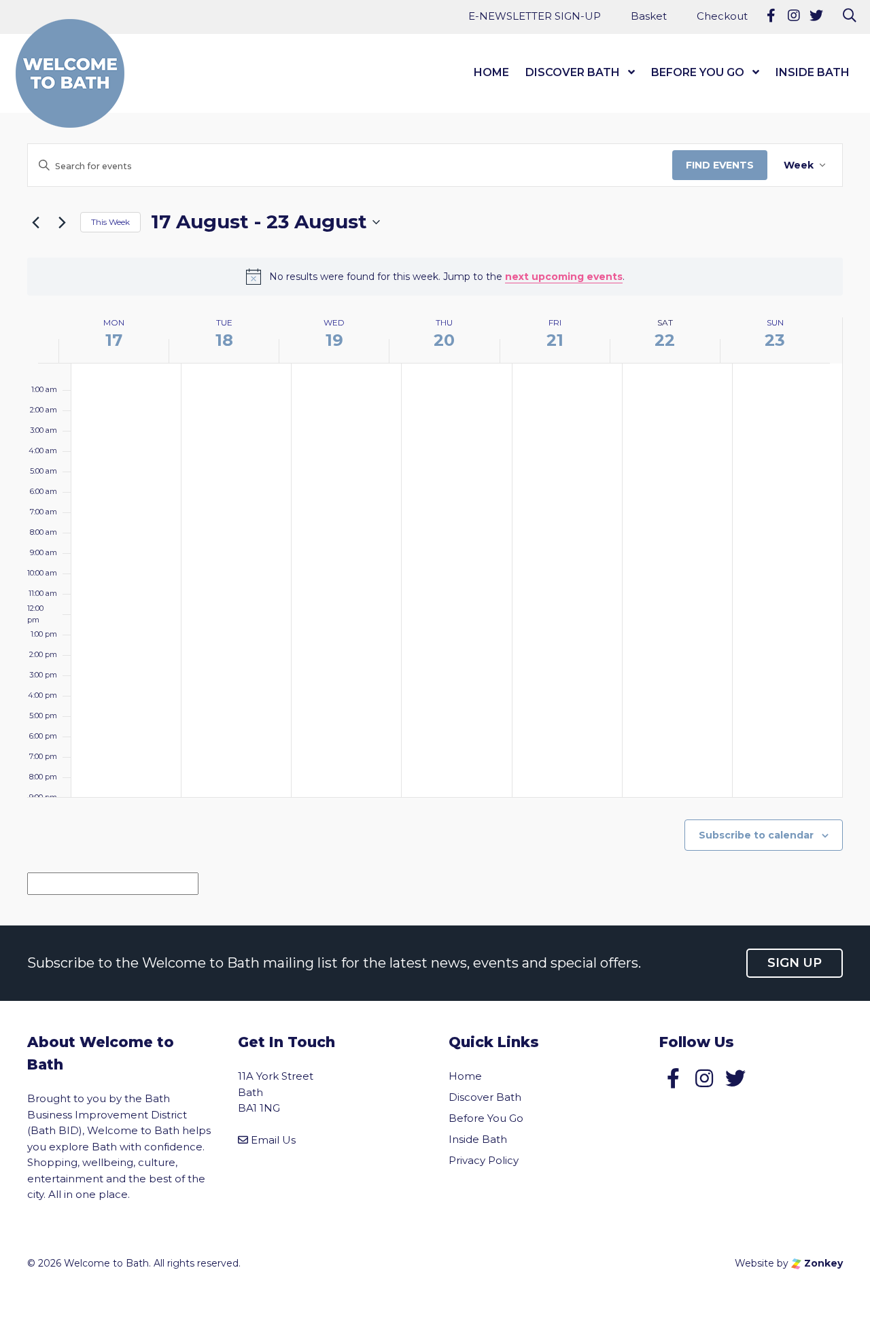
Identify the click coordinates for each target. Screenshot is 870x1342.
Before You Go (697, 72)
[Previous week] (35, 222)
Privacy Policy (484, 1160)
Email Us (273, 1139)
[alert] (435, 277)
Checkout (722, 16)
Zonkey (822, 1263)
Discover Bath (572, 72)
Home (491, 72)
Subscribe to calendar (756, 835)
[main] (435, 508)
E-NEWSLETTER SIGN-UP (534, 16)
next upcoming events (564, 276)
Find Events (720, 165)
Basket (649, 16)
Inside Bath (813, 72)
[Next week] (62, 222)
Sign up (794, 962)
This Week (110, 222)
